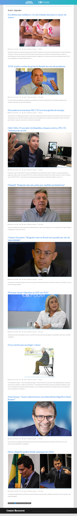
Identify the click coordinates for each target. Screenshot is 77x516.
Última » (29, 503)
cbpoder (25, 49)
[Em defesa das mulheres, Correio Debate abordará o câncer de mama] (39, 32)
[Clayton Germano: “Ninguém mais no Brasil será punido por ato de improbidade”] (40, 259)
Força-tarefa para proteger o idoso (24, 345)
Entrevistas (41, 169)
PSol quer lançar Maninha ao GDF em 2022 (28, 292)
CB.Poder (40, 49)
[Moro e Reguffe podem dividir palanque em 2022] (40, 471)
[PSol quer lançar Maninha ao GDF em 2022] (40, 311)
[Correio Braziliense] (30, 2)
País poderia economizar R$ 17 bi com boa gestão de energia (36, 110)
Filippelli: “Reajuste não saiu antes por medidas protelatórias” (36, 185)
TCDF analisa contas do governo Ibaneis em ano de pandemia (36, 66)
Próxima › (25, 503)
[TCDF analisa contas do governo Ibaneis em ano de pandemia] (40, 81)
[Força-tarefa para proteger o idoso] (39, 361)
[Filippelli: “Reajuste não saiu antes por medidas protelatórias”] (40, 204)
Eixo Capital (41, 97)
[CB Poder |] (43, 2)
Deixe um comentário (32, 49)
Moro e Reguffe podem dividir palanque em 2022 (31, 452)
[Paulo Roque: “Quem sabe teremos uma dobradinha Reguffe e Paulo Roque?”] (40, 418)
